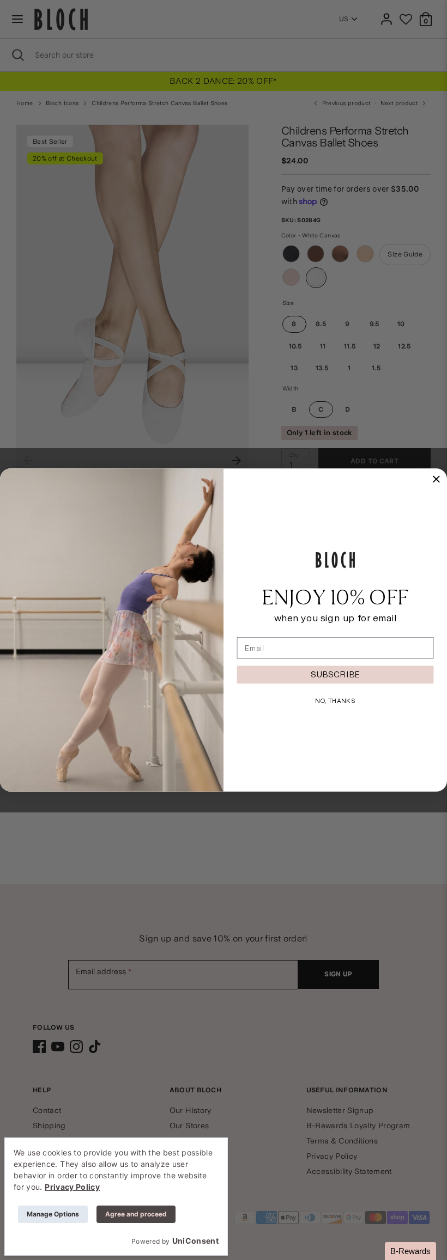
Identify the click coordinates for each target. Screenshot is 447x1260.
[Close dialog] (436, 479)
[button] (410, 1251)
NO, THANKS (335, 700)
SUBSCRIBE (335, 674)
